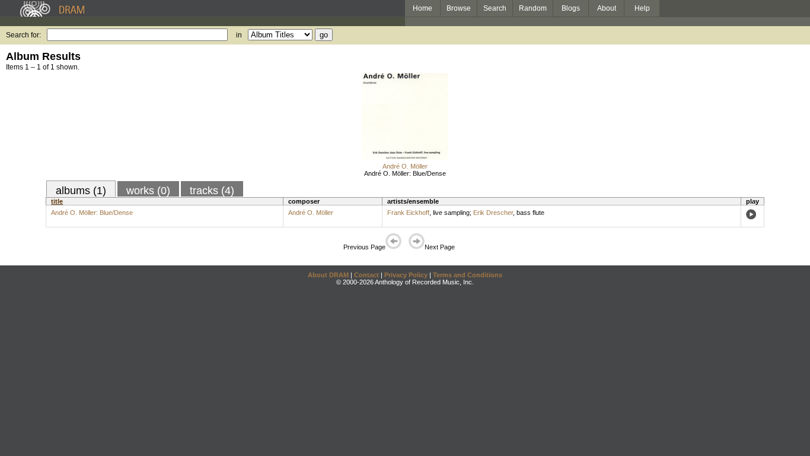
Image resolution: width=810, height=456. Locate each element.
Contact (366, 274)
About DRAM (328, 274)
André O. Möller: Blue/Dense (405, 173)
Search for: (23, 35)
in (239, 35)
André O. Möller (405, 166)
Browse (459, 8)
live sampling (451, 212)
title (57, 201)
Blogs (571, 8)
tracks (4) (212, 191)
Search (494, 8)
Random (533, 8)
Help (642, 8)
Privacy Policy (406, 274)
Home (422, 8)
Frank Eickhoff (408, 212)
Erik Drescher (493, 212)
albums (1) (81, 191)
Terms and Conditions (467, 274)
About (606, 8)
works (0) (148, 191)
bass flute (530, 212)
